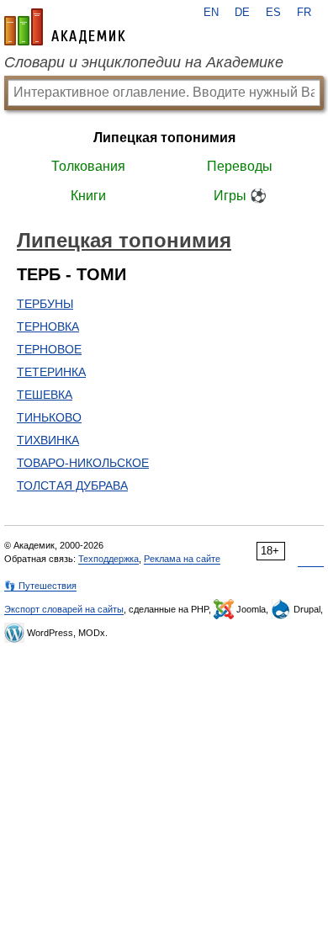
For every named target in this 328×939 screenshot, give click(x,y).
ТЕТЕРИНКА (51, 372)
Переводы (239, 166)
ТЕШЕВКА (44, 394)
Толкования (88, 166)
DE (242, 13)
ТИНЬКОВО (49, 417)
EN (211, 13)
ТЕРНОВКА (48, 326)
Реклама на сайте (182, 559)
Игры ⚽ (240, 195)
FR (304, 13)
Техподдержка (108, 559)
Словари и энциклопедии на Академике (143, 62)
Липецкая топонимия (164, 137)
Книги (88, 195)
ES (273, 13)
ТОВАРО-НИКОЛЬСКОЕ (83, 463)
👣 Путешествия (40, 586)
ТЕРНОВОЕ (49, 349)
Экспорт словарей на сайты (64, 609)
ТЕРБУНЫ (45, 303)
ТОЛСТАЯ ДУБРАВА (72, 485)
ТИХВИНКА (48, 440)
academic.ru (64, 26)
